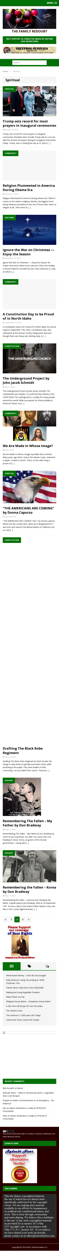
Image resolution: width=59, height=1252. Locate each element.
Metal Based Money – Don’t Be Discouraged (26, 975)
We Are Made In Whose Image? (28, 445)
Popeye (6, 1100)
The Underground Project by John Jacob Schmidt (26, 380)
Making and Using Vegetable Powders (23, 992)
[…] (49, 143)
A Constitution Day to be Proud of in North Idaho (28, 316)
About (20, 1088)
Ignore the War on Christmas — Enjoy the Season (28, 251)
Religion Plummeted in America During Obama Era (29, 187)
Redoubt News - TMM (13, 1092)
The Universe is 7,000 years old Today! (23, 1015)
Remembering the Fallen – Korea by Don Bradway (29, 889)
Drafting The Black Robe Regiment (23, 750)
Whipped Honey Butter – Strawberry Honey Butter (28, 1001)
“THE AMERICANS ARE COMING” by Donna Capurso (28, 510)
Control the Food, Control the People (22, 1020)
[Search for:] (29, 62)
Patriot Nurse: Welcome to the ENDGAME (24, 987)
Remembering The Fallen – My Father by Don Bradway (27, 823)
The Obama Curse (14, 1010)
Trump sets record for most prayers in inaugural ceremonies (29, 123)
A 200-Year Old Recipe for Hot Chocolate (24, 1006)
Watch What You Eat (15, 997)
